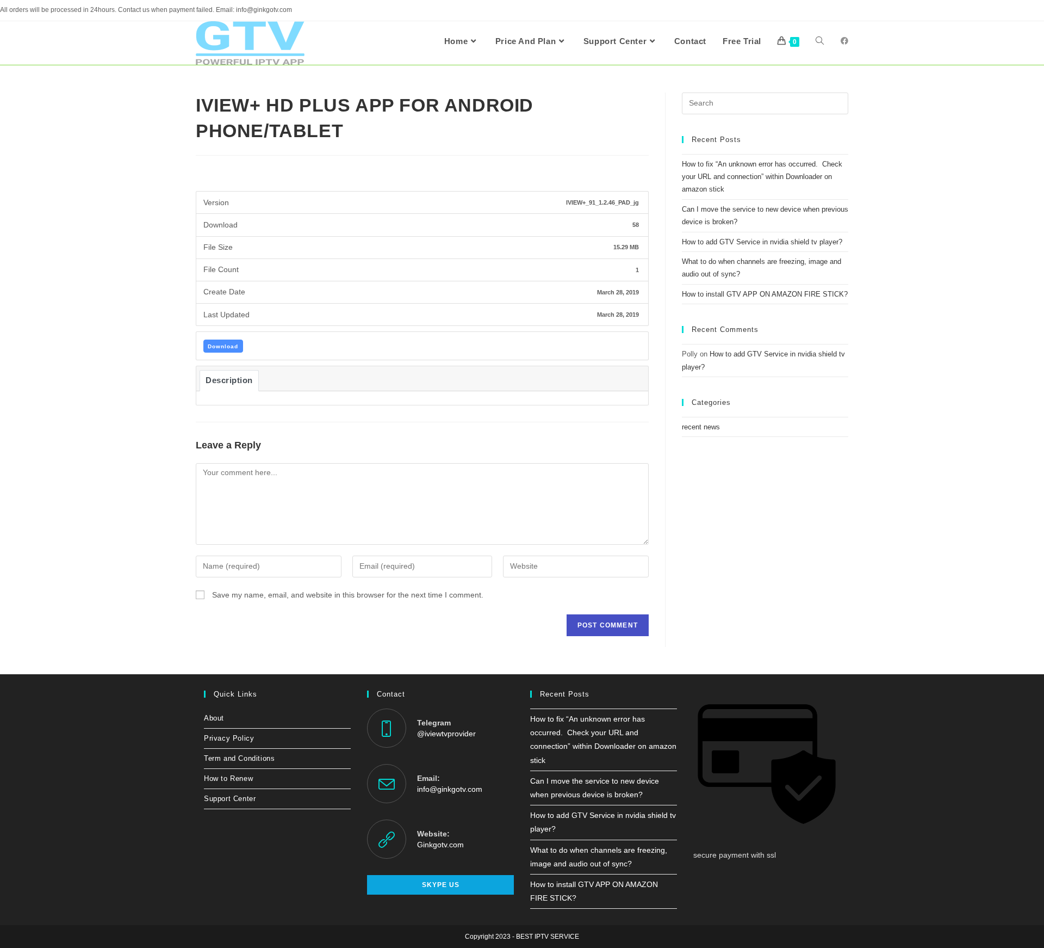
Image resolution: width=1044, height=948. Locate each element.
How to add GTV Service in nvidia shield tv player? (762, 242)
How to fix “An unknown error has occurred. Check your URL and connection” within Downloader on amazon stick (762, 177)
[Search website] (819, 41)
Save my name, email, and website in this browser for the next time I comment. (347, 594)
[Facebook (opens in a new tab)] (844, 41)
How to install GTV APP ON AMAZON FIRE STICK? (765, 294)
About (214, 718)
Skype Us (440, 885)
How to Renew (228, 778)
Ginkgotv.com (440, 844)
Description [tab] (229, 380)
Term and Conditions (239, 758)
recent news (701, 427)
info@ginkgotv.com (449, 789)
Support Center (230, 799)
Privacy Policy (229, 738)
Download (223, 346)
